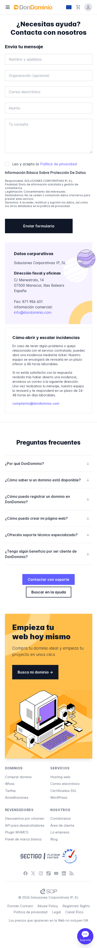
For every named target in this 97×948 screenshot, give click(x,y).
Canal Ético (74, 912)
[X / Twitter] (33, 873)
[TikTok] (48, 873)
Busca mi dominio (34, 672)
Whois (9, 784)
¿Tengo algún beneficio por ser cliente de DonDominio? (47, 554)
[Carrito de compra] (78, 7)
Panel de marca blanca (23, 839)
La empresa (59, 832)
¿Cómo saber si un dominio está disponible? (47, 480)
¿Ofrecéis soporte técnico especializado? (47, 535)
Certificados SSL (63, 791)
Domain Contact (20, 906)
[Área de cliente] (88, 7)
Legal (56, 912)
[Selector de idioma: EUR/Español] (68, 7)
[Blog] (71, 873)
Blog (54, 839)
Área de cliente (62, 825)
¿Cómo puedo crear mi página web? (47, 518)
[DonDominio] (33, 7)
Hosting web (60, 777)
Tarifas (10, 791)
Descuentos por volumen (24, 818)
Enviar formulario (38, 226)
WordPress (58, 797)
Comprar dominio (18, 777)
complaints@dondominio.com (35, 403)
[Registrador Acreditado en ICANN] (69, 856)
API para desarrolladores (24, 825)
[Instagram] (41, 873)
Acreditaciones (16, 797)
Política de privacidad (58, 164)
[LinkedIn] (64, 873)
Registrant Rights (76, 906)
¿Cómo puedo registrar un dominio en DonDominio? (47, 499)
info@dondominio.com (32, 312)
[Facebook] (25, 873)
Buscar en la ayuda (48, 592)
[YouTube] (56, 873)
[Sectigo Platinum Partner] (40, 856)
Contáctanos (60, 818)
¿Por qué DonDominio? (47, 463)
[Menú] (7, 7)
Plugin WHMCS (16, 832)
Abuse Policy (47, 906)
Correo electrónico (65, 784)
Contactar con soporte (48, 579)
